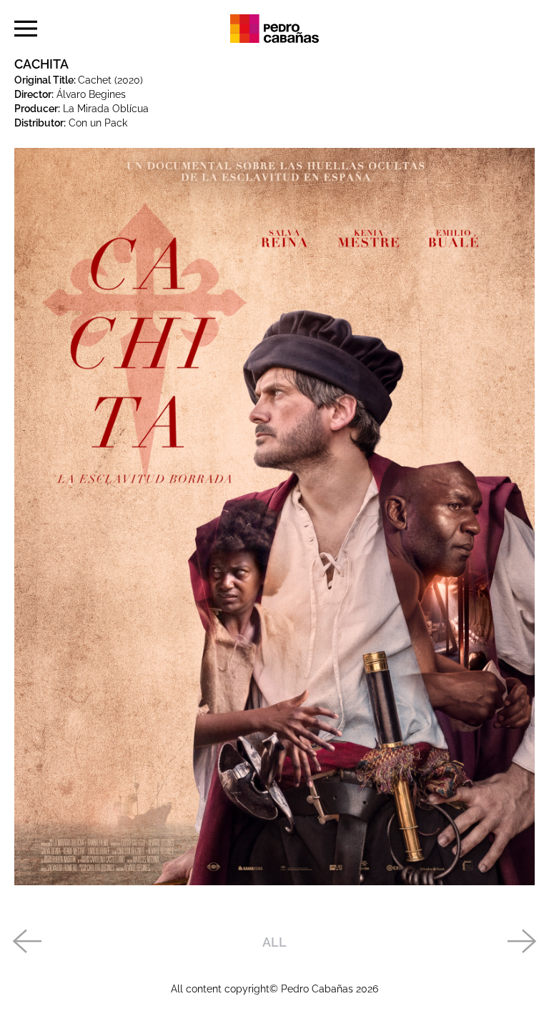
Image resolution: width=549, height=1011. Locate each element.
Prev (26, 942)
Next (522, 942)
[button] (25, 28)
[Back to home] (274, 28)
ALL (274, 942)
